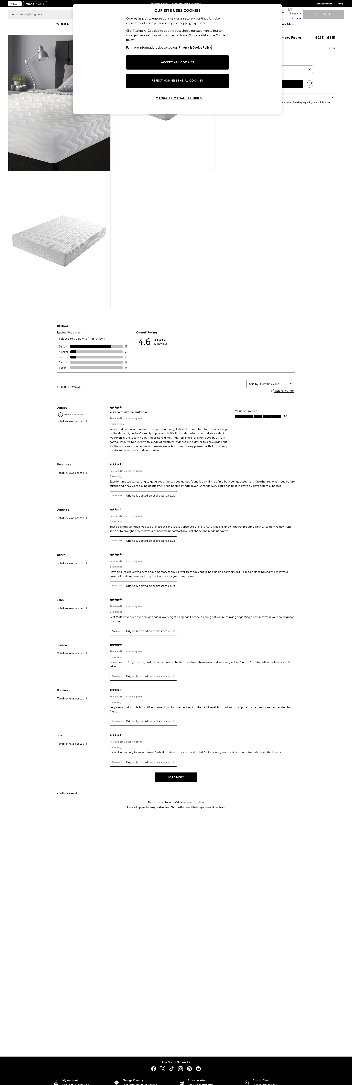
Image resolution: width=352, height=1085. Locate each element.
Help (340, 3)
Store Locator (324, 3)
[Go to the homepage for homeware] (35, 3)
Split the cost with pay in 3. (176, 3)
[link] (283, 14)
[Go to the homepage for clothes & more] (15, 3)
